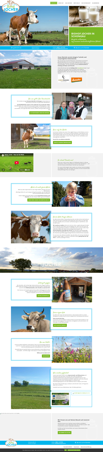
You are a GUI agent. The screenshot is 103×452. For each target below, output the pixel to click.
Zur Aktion (46, 356)
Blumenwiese (95, 3)
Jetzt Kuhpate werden (60, 325)
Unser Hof (61, 3)
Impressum (76, 447)
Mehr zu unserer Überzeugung (62, 142)
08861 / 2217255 (61, 47)
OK (65, 450)
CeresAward (80, 68)
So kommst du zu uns (64, 432)
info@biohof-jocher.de (62, 48)
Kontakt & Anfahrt (68, 447)
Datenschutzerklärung (86, 447)
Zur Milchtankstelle (43, 295)
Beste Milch (77, 3)
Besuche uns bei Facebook (82, 48)
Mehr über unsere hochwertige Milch (38, 200)
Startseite (53, 3)
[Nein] (101, 450)
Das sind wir (68, 3)
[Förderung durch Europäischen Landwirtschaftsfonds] (60, 399)
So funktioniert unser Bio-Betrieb (39, 112)
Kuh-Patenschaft (86, 3)
